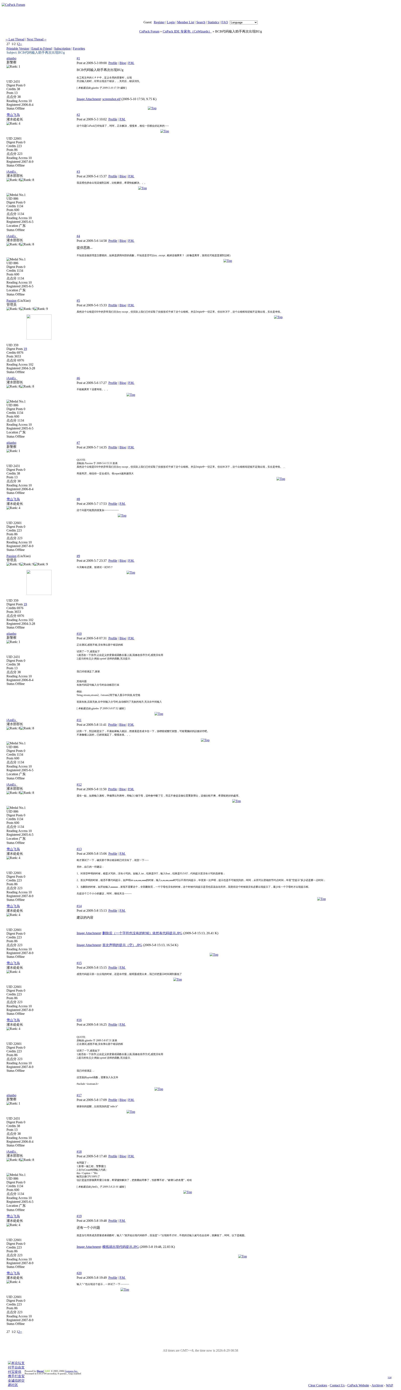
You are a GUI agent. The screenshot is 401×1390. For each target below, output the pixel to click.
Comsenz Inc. (71, 1371)
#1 (78, 58)
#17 (79, 1095)
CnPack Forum (149, 31)
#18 (79, 1151)
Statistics (213, 22)
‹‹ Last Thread (15, 39)
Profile (112, 63)
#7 (78, 442)
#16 (79, 1020)
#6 (78, 378)
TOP (390, 1378)
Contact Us (337, 1385)
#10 (79, 633)
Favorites (79, 48)
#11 (79, 720)
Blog (122, 63)
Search (200, 22)
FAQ (224, 22)
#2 (78, 114)
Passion (11, 300)
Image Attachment (89, 99)
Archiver (377, 1385)
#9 (78, 556)
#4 (78, 236)
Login (171, 22)
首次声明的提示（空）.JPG (122, 945)
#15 (79, 963)
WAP (389, 1385)
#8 (78, 499)
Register (159, 22)
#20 (79, 1273)
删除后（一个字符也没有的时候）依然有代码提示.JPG (142, 933)
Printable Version (17, 48)
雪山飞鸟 (13, 115)
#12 (79, 784)
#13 (79, 849)
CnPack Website (358, 1385)
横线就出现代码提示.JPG (120, 1247)
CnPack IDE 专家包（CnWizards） (187, 31)
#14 (79, 906)
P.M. (131, 63)
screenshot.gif (111, 99)
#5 (78, 300)
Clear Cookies (317, 1385)
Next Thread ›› (36, 39)
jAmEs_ (11, 171)
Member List (185, 22)
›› (21, 44)
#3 (78, 171)
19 (25, 349)
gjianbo (11, 58)
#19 (79, 1216)
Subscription (62, 48)
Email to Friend (41, 48)
